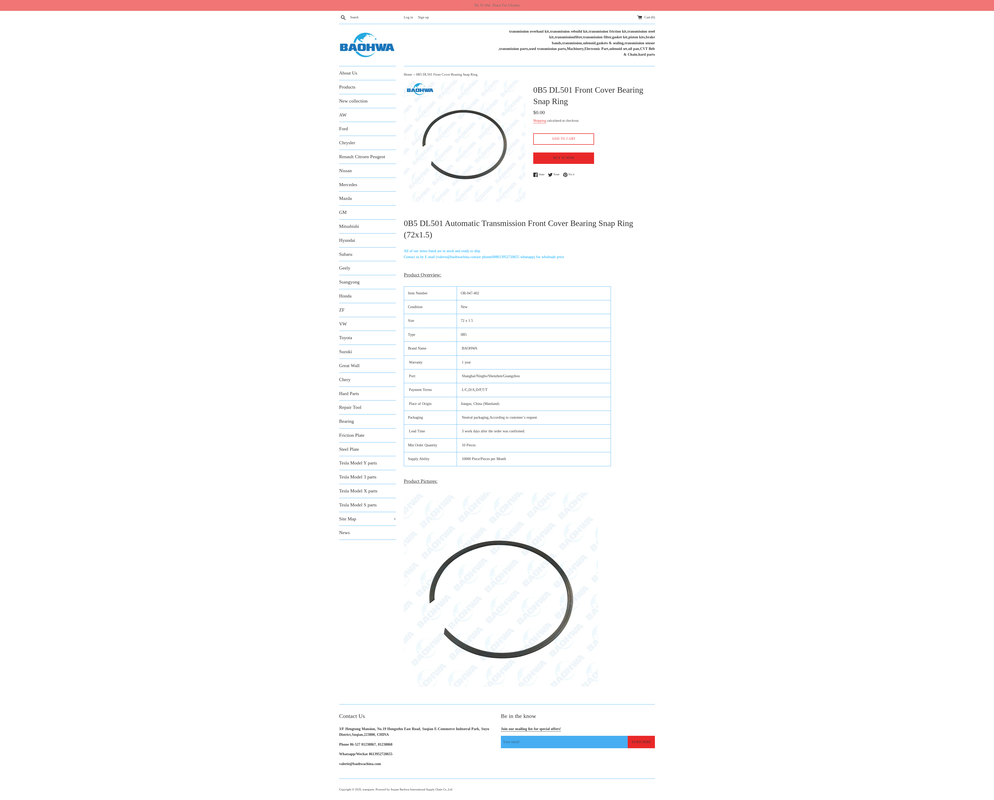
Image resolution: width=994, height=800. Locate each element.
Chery (344, 379)
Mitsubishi (349, 226)
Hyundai (347, 240)
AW (343, 115)
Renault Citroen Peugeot (362, 156)
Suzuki (345, 351)
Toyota (345, 337)
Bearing (346, 421)
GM (343, 212)
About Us (348, 73)
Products (347, 87)
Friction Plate (351, 435)
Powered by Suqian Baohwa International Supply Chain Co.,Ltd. (414, 789)
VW (343, 323)
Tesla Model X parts (358, 490)
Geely (344, 268)
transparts (368, 789)
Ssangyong (349, 282)
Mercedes (348, 184)
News (344, 532)
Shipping (539, 120)
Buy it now (563, 158)
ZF (342, 309)
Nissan (345, 170)
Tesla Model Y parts (358, 463)
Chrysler (347, 142)
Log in (408, 17)
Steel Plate (349, 449)
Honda (345, 296)
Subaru (345, 254)
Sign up (423, 17)
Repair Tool (350, 407)
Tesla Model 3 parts (357, 476)
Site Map (367, 518)
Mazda (345, 198)
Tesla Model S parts (358, 504)
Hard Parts (349, 393)
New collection (353, 101)
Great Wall (349, 365)
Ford (343, 128)
